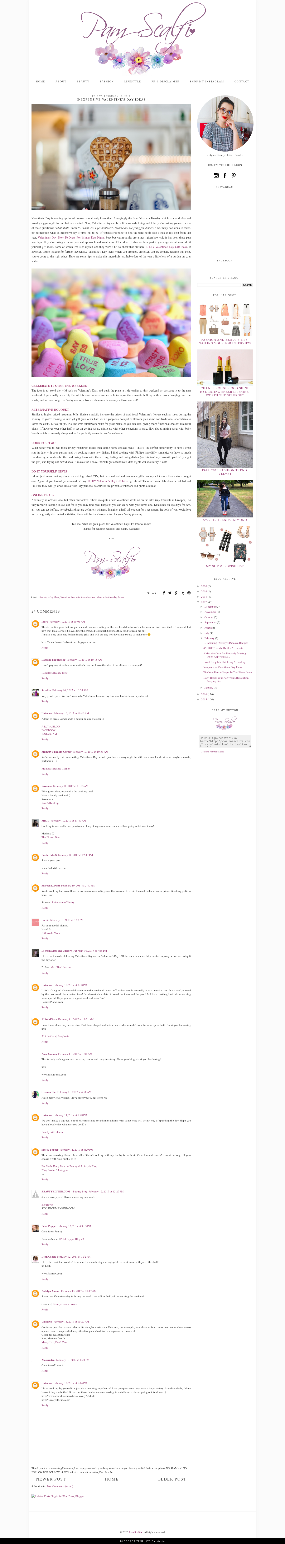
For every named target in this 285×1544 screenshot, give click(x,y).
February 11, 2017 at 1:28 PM (70, 1115)
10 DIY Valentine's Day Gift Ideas (166, 247)
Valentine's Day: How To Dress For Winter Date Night (71, 237)
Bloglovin (63, 1036)
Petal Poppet (49, 1226)
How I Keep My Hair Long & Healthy (224, 662)
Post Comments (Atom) (60, 1486)
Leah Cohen (49, 1256)
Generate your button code (212, 751)
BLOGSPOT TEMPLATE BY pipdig (142, 1541)
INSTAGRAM (49, 734)
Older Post (172, 1479)
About (60, 81)
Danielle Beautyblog (54, 659)
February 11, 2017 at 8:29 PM (76, 1149)
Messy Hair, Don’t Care (54, 1342)
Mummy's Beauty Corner (57, 751)
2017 (204, 602)
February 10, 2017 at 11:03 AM (70, 786)
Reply (45, 647)
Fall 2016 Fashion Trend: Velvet (225, 472)
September (210, 622)
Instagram (63, 1170)
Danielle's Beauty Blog (55, 673)
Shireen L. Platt (51, 885)
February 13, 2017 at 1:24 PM (73, 1360)
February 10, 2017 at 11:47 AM (68, 820)
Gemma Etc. (49, 1092)
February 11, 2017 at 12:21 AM (76, 1019)
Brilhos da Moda (51, 933)
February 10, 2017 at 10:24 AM (70, 690)
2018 (204, 596)
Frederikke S (49, 855)
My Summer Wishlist (225, 566)
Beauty (83, 81)
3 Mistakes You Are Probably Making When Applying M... (224, 655)
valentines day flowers (114, 597)
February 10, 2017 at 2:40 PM (78, 885)
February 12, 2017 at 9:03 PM (74, 1226)
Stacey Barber (50, 1149)
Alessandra (48, 1360)
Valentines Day (67, 597)
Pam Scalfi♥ (136, 1532)
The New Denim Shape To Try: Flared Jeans (227, 672)
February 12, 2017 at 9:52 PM (74, 1256)
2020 (204, 586)
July (207, 633)
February (209, 638)
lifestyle (43, 597)
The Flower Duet (51, 837)
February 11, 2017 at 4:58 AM (74, 1092)
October (209, 617)
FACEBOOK (48, 730)
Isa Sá (45, 920)
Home (40, 81)
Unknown (47, 713)
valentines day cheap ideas (89, 597)
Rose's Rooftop (50, 803)
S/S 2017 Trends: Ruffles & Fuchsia (223, 648)
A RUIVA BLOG (51, 726)
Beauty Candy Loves (65, 1304)
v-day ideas (53, 597)
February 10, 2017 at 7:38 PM (90, 950)
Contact (242, 81)
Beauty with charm (52, 1132)
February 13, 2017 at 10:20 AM (71, 1321)
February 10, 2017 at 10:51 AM (90, 751)
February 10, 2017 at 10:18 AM (84, 659)
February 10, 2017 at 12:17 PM (75, 855)
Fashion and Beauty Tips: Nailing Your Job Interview (225, 341)
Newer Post (51, 1479)
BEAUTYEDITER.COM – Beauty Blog (64, 1191)
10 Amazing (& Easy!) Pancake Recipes (225, 643)
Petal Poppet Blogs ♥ (72, 1239)
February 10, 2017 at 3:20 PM (66, 920)
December (210, 606)
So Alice (46, 690)
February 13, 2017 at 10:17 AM (79, 1291)
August (208, 627)
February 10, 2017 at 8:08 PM (70, 985)
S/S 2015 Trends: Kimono (225, 520)
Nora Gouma (49, 1054)
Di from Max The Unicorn (57, 950)
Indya (45, 621)
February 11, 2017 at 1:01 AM (75, 1054)
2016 (204, 694)
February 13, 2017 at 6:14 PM (70, 1383)
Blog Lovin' (49, 1170)
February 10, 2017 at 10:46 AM (71, 713)
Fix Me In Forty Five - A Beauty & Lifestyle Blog (69, 1166)
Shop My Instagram (207, 81)
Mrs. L (45, 820)
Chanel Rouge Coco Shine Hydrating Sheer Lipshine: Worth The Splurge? (225, 392)
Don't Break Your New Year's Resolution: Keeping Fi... (226, 679)
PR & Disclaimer (165, 81)
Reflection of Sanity (63, 902)
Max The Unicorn (61, 967)
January (209, 687)
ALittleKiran (49, 1019)
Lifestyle (132, 81)
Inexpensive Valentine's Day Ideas (222, 667)
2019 (204, 591)
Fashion (107, 81)
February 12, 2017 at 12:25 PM (106, 1191)
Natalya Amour (51, 1291)
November (210, 612)
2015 (204, 699)
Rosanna (47, 786)
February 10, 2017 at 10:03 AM (67, 621)
